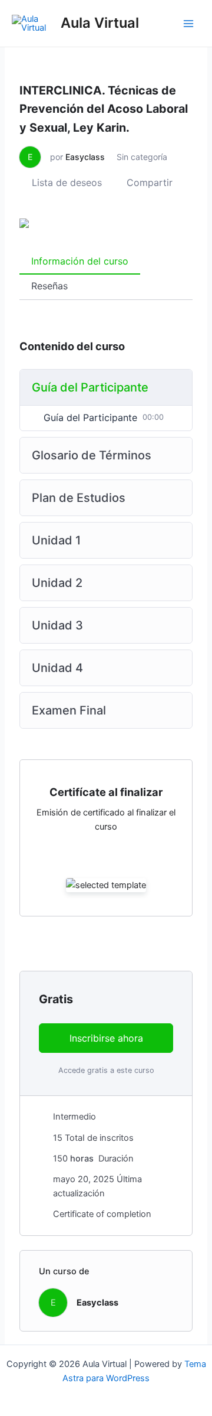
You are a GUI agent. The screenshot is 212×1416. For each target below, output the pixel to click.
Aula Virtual (100, 22)
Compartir (150, 182)
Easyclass (85, 157)
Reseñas (49, 286)
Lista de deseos (67, 182)
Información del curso (79, 261)
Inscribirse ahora (106, 1038)
